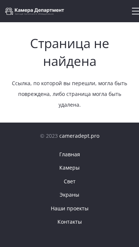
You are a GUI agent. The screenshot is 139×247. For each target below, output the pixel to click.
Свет (70, 181)
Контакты (69, 221)
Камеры (69, 167)
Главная (69, 154)
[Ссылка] (36, 11)
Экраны (69, 194)
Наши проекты (70, 208)
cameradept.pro (79, 135)
